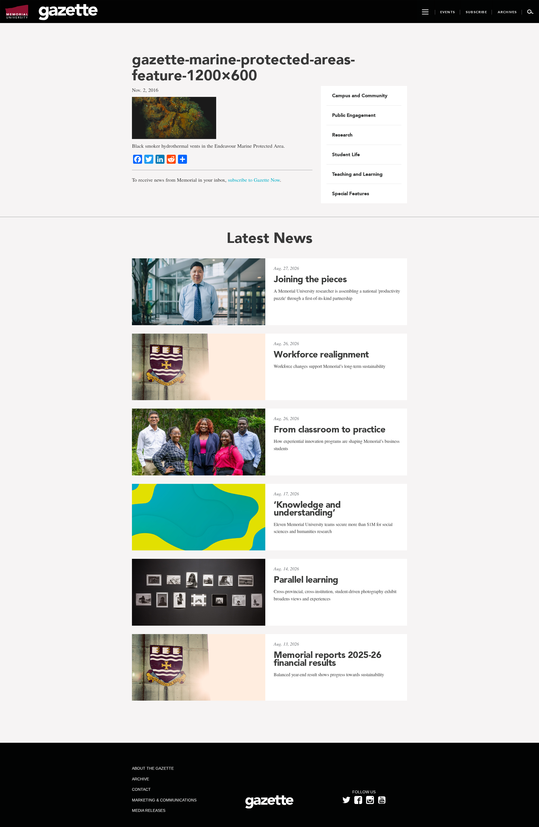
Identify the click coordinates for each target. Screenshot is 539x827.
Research (342, 135)
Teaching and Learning (357, 174)
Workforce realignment (321, 354)
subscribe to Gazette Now (254, 179)
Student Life (346, 154)
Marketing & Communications (164, 800)
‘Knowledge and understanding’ (307, 508)
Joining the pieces (310, 279)
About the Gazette (153, 768)
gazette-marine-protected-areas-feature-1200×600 (243, 67)
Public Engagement (354, 115)
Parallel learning (306, 580)
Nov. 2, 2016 (145, 89)
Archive (140, 779)
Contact (141, 789)
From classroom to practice (329, 429)
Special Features (350, 193)
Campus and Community (359, 95)
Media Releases (148, 810)
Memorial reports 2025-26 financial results (327, 659)
